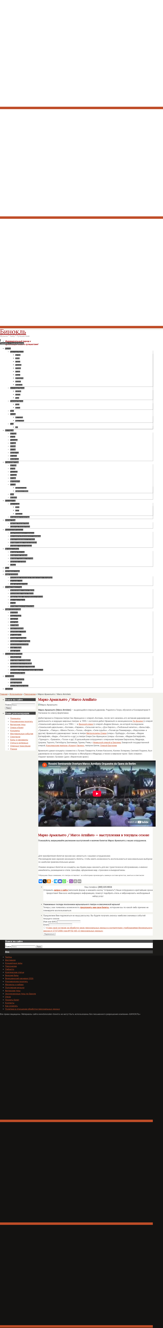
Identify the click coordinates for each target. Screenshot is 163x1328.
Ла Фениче (138, 721)
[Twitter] (81, 327)
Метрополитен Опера (96, 733)
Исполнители (16, 694)
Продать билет (12, 1000)
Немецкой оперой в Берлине (107, 742)
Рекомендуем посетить (21, 721)
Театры (8, 957)
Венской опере (86, 724)
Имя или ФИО (49, 921)
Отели (8, 997)
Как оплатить (11, 1006)
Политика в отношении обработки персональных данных (32, 1009)
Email (45, 925)
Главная (4, 694)
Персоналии (30, 694)
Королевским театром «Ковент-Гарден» (65, 745)
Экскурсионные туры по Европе (20, 994)
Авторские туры (18, 724)
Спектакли (15, 737)
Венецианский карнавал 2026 (19, 978)
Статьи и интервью (19, 743)
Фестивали (10, 960)
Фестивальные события (21, 734)
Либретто (9, 969)
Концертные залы (13, 963)
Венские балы (12, 975)
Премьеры (15, 718)
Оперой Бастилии (108, 745)
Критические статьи (14, 972)
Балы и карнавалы (19, 740)
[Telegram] (81, 217)
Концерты (15, 730)
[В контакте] (81, 108)
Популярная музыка (14, 987)
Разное (13, 749)
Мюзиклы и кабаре (14, 984)
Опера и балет (17, 727)
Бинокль (13, 331)
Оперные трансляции (20, 746)
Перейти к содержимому (12, 343)
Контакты (9, 1003)
